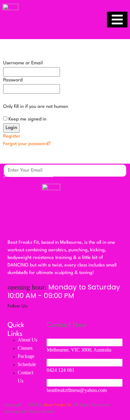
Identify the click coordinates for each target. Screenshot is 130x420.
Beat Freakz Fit (57, 405)
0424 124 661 (60, 370)
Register (12, 136)
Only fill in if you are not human (35, 106)
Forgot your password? (26, 144)
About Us (27, 339)
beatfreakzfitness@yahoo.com (77, 390)
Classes (25, 348)
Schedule (27, 364)
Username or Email (23, 63)
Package (26, 356)
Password (12, 80)
